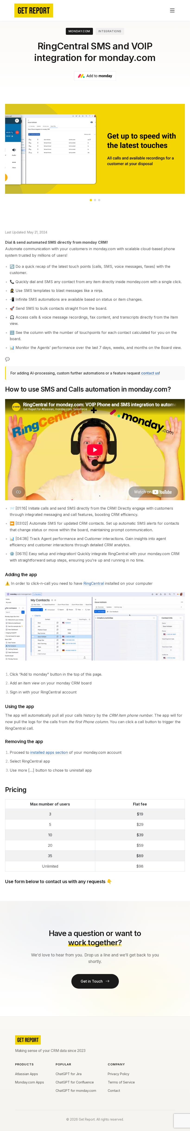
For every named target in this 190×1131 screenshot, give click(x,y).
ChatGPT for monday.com (76, 1091)
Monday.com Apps (29, 1082)
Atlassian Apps (26, 1074)
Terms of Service (121, 1082)
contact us (150, 373)
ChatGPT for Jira (69, 1074)
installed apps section (49, 752)
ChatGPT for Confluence (75, 1082)
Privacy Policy (118, 1074)
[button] (91, 200)
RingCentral (93, 583)
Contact (114, 1091)
